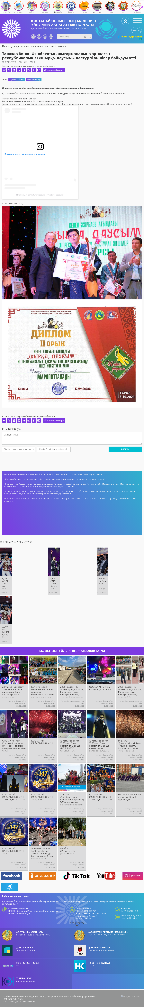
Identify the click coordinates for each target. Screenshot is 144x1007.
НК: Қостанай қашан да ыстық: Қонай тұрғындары (129, 797)
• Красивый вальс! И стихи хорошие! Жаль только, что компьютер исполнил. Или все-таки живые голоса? (54, 479)
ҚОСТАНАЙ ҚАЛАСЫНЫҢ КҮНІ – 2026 (14, 851)
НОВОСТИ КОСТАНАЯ (25, 979)
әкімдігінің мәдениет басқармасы (32, 933)
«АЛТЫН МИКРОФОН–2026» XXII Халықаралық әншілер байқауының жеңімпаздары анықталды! (5, 632)
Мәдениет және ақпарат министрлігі (108, 933)
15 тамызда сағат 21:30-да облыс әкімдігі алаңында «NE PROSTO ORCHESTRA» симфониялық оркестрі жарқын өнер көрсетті (70, 746)
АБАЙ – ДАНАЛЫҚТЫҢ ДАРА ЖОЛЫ (68, 851)
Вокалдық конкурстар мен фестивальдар (34, 46)
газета (99, 964)
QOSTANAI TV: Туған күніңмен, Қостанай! (100, 688)
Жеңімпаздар (33, 79)
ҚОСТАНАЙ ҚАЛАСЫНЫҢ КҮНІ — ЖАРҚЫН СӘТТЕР (13, 797)
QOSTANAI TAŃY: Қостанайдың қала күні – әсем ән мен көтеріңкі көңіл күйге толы (54, 583)
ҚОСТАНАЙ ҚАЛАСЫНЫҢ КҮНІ (42, 742)
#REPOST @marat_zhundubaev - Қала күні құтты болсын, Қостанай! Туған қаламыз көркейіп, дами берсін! (129, 746)
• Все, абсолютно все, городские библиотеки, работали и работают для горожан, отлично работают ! (53, 474)
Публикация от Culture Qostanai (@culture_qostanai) (40, 195)
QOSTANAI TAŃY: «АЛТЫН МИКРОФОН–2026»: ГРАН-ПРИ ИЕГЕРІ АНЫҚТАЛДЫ (5, 583)
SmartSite (29, 1001)
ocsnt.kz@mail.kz (129, 918)
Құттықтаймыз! (16, 79)
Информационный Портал (101, 948)
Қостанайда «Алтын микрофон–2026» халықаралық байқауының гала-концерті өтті (102, 583)
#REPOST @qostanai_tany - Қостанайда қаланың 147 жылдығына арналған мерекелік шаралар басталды (72, 799)
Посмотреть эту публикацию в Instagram (24, 154)
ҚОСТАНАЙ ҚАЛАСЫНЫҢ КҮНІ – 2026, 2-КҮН (43, 797)
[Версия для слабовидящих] (51, 36)
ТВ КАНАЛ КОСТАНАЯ (25, 948)
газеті (27, 964)
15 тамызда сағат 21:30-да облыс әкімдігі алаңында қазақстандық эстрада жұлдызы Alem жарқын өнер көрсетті (100, 746)
